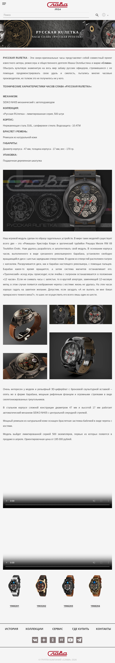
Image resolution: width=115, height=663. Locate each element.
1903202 (41, 605)
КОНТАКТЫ (103, 628)
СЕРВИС (57, 628)
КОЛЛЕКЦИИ (34, 628)
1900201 (14, 605)
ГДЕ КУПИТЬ (80, 628)
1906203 (68, 605)
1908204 (95, 605)
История (11, 628)
